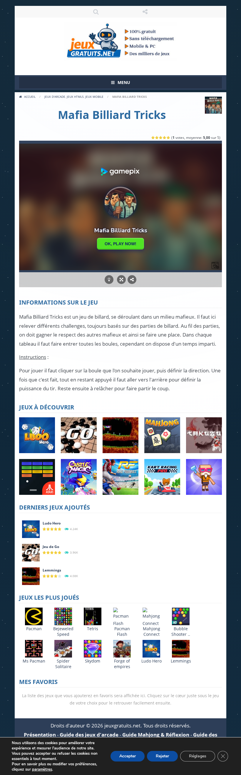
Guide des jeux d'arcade (89, 734)
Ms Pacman (34, 661)
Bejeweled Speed (63, 631)
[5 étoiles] (168, 137)
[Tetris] (92, 616)
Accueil (29, 97)
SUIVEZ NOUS (145, 12)
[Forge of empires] (122, 648)
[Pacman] (34, 616)
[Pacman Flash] (122, 617)
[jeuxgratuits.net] (120, 40)
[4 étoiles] (165, 137)
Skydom (92, 661)
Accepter (127, 756)
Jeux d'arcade (54, 97)
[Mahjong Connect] (151, 617)
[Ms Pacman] (34, 648)
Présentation (40, 734)
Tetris (92, 628)
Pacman (34, 628)
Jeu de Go (51, 546)
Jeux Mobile (94, 97)
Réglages (197, 756)
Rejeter (162, 756)
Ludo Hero (52, 523)
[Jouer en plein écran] (121, 279)
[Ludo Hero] (31, 529)
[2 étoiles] (157, 137)
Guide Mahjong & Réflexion (155, 734)
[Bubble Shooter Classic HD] (181, 616)
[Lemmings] (31, 576)
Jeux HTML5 (75, 97)
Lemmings (52, 570)
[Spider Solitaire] (63, 648)
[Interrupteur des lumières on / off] (109, 279)
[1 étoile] (153, 137)
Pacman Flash (122, 631)
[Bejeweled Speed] (63, 616)
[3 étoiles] (161, 137)
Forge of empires (122, 663)
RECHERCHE (96, 12)
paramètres (42, 769)
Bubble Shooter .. (180, 631)
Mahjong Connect (151, 631)
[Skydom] (92, 648)
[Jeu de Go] (31, 552)
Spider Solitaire (63, 663)
